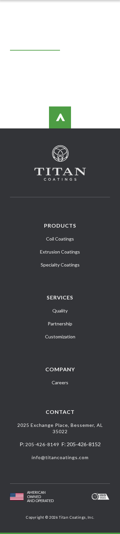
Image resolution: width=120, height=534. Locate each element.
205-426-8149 (42, 444)
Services (60, 297)
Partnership (60, 323)
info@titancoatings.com (60, 457)
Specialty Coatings (60, 264)
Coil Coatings (60, 239)
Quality (60, 310)
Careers (60, 382)
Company (60, 369)
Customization (60, 336)
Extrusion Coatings (60, 252)
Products (60, 225)
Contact (60, 412)
